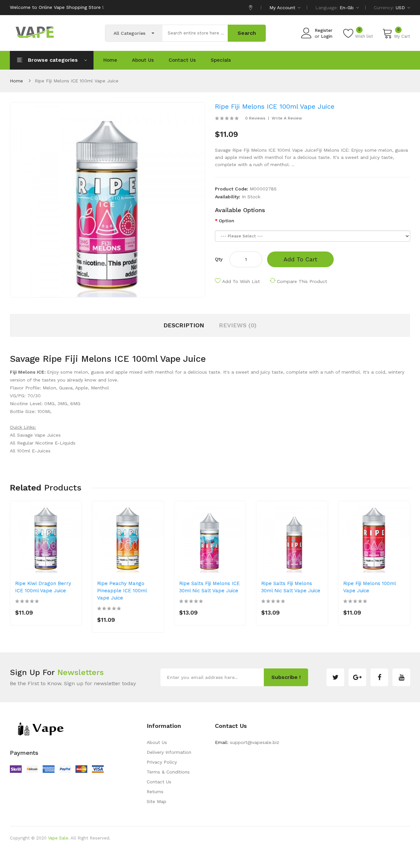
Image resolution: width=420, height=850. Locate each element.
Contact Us (159, 781)
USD (401, 7)
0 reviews (255, 118)
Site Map (156, 801)
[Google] (357, 677)
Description (183, 325)
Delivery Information (169, 752)
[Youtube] (401, 677)
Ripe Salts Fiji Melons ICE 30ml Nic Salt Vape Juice (209, 587)
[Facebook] (379, 677)
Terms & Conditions (168, 771)
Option (226, 220)
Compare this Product (302, 281)
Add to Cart (300, 259)
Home (16, 80)
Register (323, 30)
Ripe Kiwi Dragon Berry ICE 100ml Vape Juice (43, 587)
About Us (157, 742)
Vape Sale (58, 838)
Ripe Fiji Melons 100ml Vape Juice (369, 587)
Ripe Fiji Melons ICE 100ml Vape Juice (76, 80)
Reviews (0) (238, 325)
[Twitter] (335, 677)
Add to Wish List (241, 281)
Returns (155, 791)
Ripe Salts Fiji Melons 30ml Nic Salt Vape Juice (290, 587)
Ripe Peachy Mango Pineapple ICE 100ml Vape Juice (122, 590)
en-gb (347, 7)
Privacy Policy (162, 762)
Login (326, 36)
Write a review (287, 118)
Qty (218, 259)
